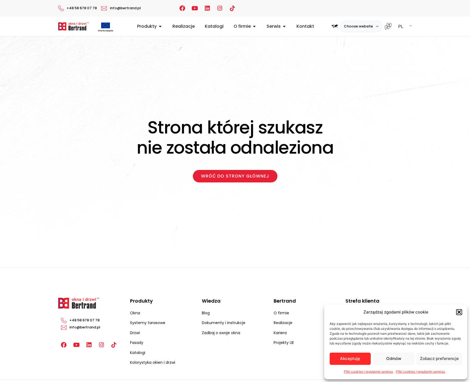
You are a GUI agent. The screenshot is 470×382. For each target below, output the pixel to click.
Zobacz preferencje (439, 358)
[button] (459, 312)
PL (400, 26)
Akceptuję (350, 358)
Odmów (393, 358)
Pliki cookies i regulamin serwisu (368, 371)
